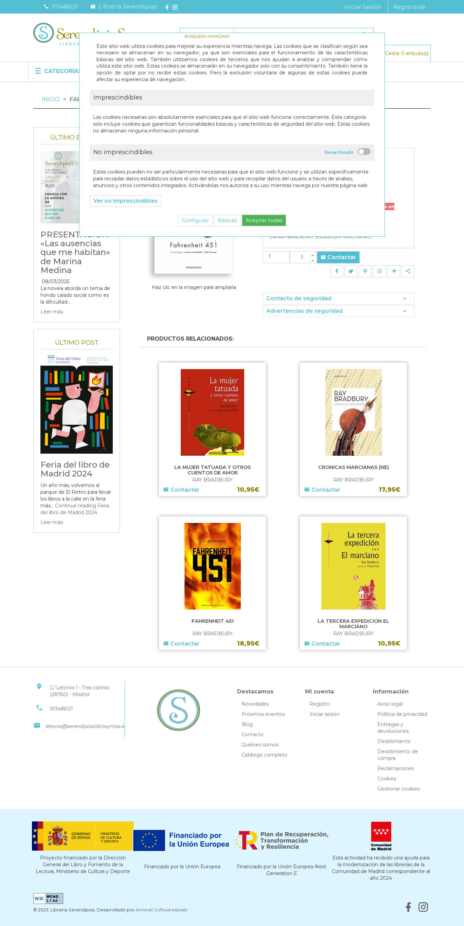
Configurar (195, 220)
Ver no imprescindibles (125, 201)
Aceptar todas (264, 220)
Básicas (227, 220)
